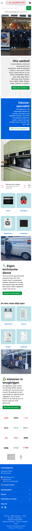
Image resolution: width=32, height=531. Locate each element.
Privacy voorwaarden (22, 521)
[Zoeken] (28, 8)
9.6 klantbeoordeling (8, 484)
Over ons (6, 516)
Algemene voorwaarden (9, 521)
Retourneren (18, 517)
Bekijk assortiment (16, 516)
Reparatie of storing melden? (15, 519)
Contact (16, 523)
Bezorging (11, 517)
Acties (24, 516)
